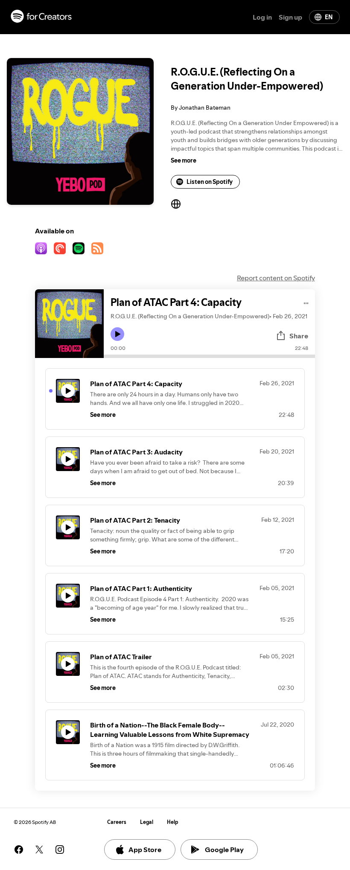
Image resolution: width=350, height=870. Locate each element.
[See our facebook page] (19, 849)
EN (328, 17)
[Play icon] (117, 334)
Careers (116, 822)
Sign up (290, 17)
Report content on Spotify (276, 277)
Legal (146, 822)
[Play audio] (306, 302)
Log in (262, 17)
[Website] (176, 204)
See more (183, 160)
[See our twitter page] (39, 849)
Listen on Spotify (210, 181)
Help (172, 822)
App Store (144, 849)
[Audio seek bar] (209, 356)
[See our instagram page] (60, 849)
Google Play (224, 849)
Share (298, 335)
